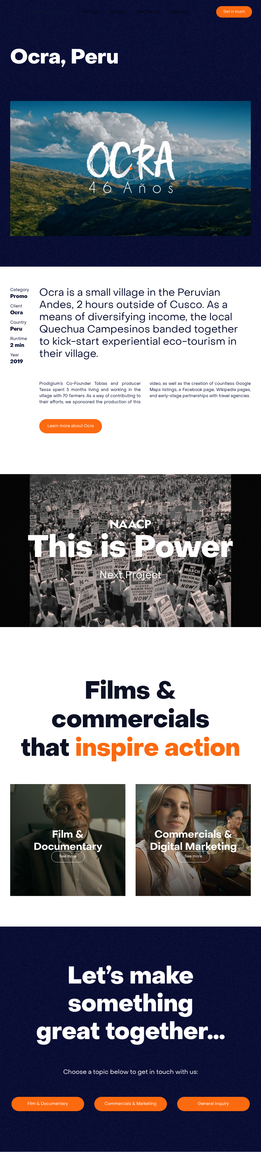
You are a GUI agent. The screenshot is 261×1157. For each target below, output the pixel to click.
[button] (120, 12)
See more (68, 856)
